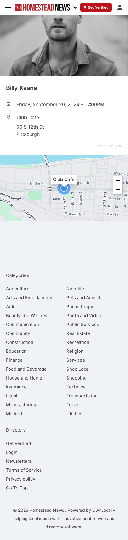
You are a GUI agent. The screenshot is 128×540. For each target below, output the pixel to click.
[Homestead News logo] (42, 7)
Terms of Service (24, 470)
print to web (94, 518)
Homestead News (47, 510)
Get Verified (18, 443)
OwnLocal (102, 510)
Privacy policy (20, 479)
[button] (64, 188)
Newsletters (19, 461)
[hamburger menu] (8, 7)
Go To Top (17, 488)
